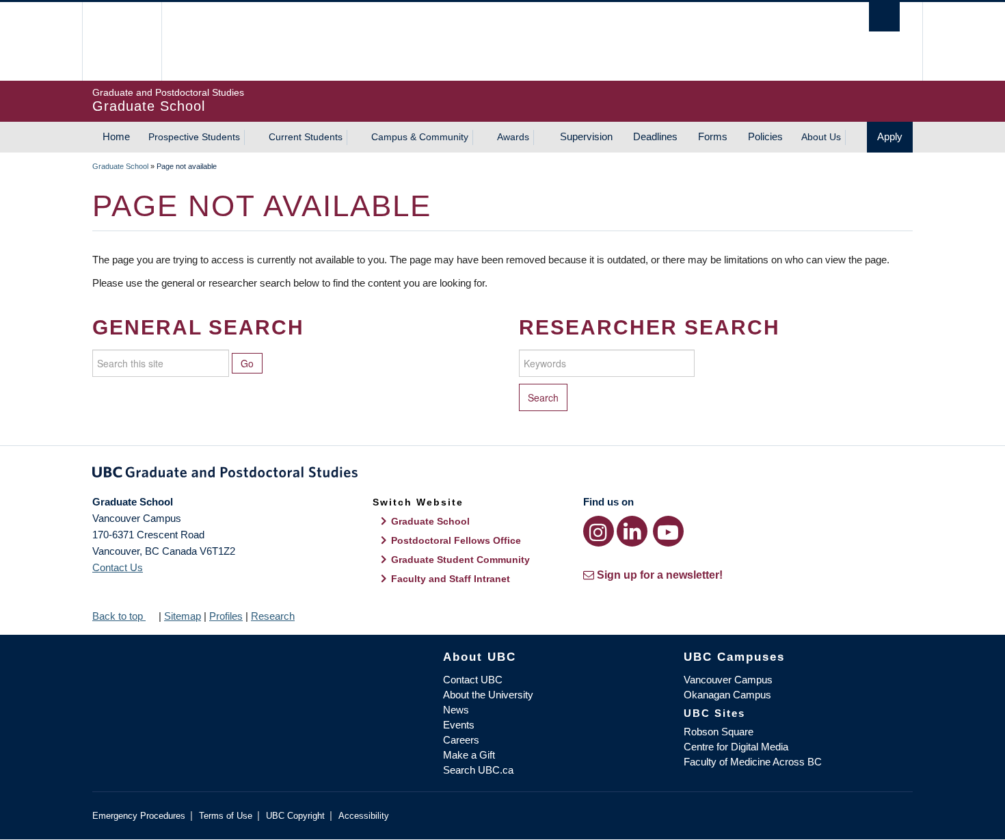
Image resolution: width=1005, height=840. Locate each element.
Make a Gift (469, 755)
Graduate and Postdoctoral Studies (502, 475)
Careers (461, 740)
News (456, 710)
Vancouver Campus (728, 679)
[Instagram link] (598, 531)
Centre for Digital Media (736, 746)
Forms (712, 136)
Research (273, 616)
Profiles (226, 616)
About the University (488, 694)
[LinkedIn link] (632, 531)
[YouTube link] (668, 531)
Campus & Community (419, 136)
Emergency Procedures (138, 816)
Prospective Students (194, 136)
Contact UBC (472, 679)
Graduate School (120, 166)
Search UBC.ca (478, 770)
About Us (821, 136)
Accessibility (363, 816)
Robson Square (718, 731)
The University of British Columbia (121, 41)
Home (116, 136)
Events (458, 725)
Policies (765, 136)
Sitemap (182, 616)
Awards (513, 136)
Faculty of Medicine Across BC (753, 761)
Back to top (119, 616)
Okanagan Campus (727, 694)
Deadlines (655, 136)
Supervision (586, 136)
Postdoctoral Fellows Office (456, 540)
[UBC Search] (884, 16)
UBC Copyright (295, 816)
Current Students (306, 136)
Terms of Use (225, 816)
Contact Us (117, 567)
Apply (889, 136)
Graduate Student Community (460, 559)
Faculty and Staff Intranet (450, 578)
